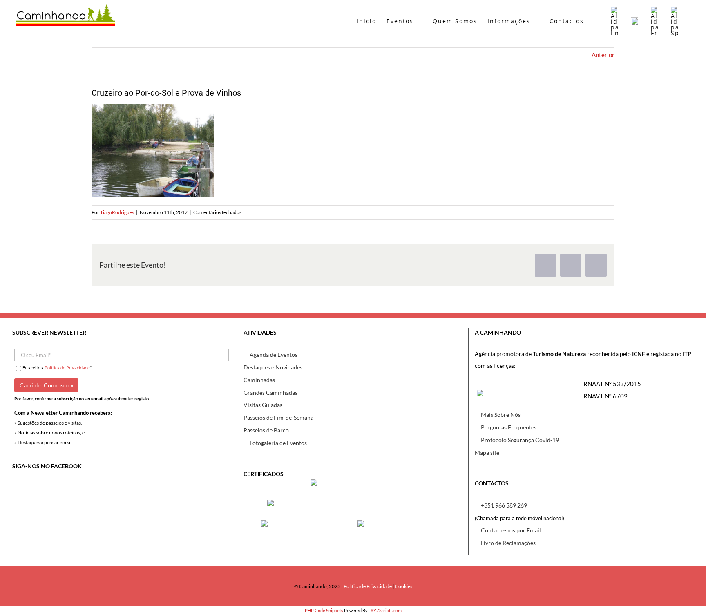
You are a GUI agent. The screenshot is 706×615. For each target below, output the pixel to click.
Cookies (403, 586)
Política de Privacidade (67, 367)
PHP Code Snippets (324, 610)
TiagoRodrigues (117, 212)
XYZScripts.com (386, 610)
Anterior (603, 54)
